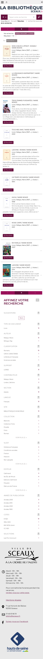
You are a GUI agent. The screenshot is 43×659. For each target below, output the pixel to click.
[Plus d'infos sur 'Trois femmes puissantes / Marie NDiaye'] (7, 106)
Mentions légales (13, 600)
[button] (42, 2)
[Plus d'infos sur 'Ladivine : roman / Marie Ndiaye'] (7, 155)
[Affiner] (21, 29)
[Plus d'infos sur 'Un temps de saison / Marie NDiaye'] (7, 181)
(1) (21, 437)
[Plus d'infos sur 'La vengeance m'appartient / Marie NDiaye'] (7, 78)
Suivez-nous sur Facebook (17, 622)
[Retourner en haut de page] (37, 300)
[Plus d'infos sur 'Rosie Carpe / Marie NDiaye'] (7, 227)
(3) (21, 464)
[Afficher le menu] (2, 2)
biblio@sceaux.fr (13, 616)
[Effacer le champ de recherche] (34, 17)
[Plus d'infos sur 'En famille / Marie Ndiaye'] (7, 248)
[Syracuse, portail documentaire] (21, 8)
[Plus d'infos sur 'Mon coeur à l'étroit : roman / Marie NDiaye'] (7, 51)
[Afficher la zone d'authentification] (7, 2)
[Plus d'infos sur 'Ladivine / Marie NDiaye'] (7, 270)
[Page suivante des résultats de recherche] (35, 29)
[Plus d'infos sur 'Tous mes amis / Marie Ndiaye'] (7, 134)
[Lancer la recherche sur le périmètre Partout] (39, 17)
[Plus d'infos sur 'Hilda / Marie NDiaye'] (7, 202)
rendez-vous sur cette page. (18, 593)
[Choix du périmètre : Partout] (4, 17)
